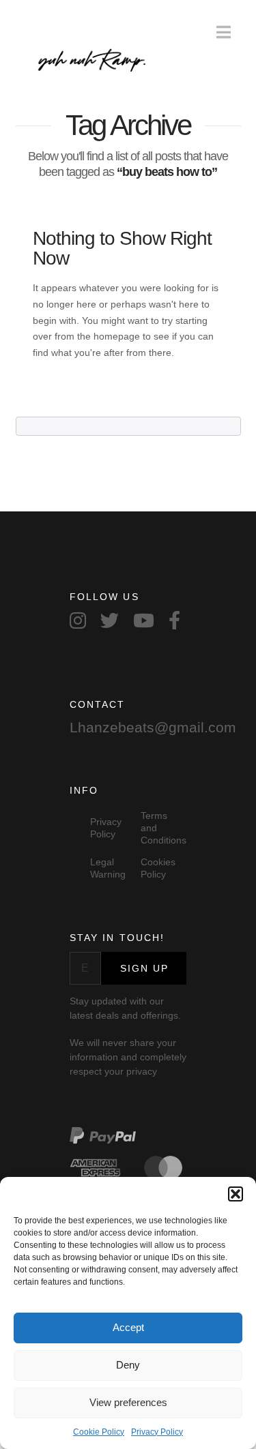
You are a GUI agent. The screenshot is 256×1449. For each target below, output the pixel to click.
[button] (235, 1194)
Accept (128, 1327)
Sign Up (144, 968)
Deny (128, 1365)
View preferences (128, 1402)
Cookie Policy (98, 1432)
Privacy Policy (157, 1432)
